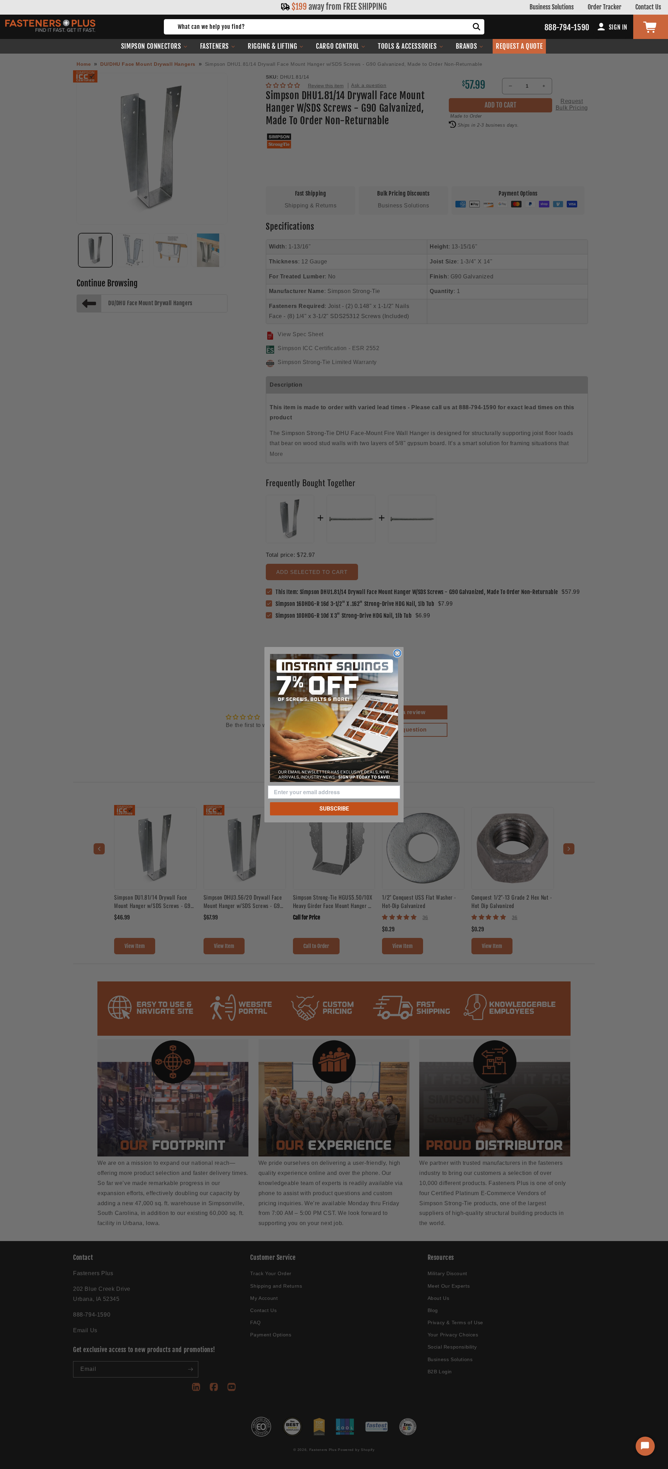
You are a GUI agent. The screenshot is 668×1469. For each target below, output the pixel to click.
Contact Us (648, 7)
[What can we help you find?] (476, 26)
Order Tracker (604, 7)
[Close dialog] (397, 653)
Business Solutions (552, 7)
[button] (154, 46)
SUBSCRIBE (334, 808)
